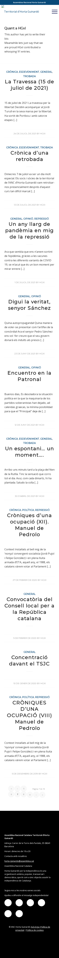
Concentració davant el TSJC (29, 660)
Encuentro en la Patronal (29, 376)
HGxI (42, 133)
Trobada (29, 76)
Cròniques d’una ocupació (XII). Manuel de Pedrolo (29, 524)
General (46, 71)
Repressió (41, 218)
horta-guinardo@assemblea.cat (19, 861)
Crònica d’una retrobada (29, 156)
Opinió (28, 218)
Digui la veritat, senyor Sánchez (29, 305)
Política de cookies (35, 930)
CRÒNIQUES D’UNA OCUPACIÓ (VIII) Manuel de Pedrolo (29, 715)
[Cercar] (45, 11)
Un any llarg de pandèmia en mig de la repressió (29, 230)
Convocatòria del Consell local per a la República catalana (29, 608)
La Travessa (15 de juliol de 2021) (29, 85)
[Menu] (53, 11)
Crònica (12, 71)
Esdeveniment (29, 71)
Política (28, 510)
